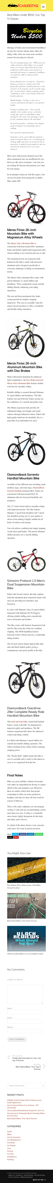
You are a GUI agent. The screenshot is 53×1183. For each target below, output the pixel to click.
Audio (9, 1132)
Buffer (10, 837)
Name (10, 1008)
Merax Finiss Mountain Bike (22, 243)
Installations (12, 1157)
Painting (10, 1159)
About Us (11, 1175)
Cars (9, 1148)
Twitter (15, 834)
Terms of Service (13, 1177)
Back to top (38, 1180)
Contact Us (19, 1175)
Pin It (16, 837)
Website (10, 1027)
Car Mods (11, 1143)
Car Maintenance (14, 1140)
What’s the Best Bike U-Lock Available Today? (25, 954)
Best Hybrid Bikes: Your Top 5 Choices (22, 921)
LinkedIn (30, 834)
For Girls (10, 1154)
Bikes (9, 1134)
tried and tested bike (19, 721)
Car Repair (11, 1145)
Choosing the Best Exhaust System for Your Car (25, 1110)
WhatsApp (39, 834)
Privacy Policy (28, 1175)
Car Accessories (13, 1137)
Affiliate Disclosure (26, 1177)
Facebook (22, 834)
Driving (10, 1151)
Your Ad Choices (39, 1175)
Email (10, 1017)
